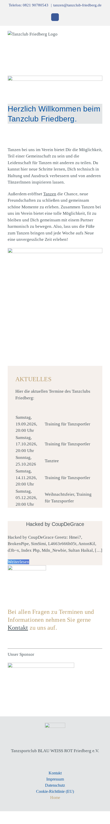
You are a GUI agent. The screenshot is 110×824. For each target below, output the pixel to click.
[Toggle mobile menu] (100, 34)
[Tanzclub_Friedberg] (55, 725)
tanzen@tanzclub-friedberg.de (77, 5)
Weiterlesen (18, 561)
